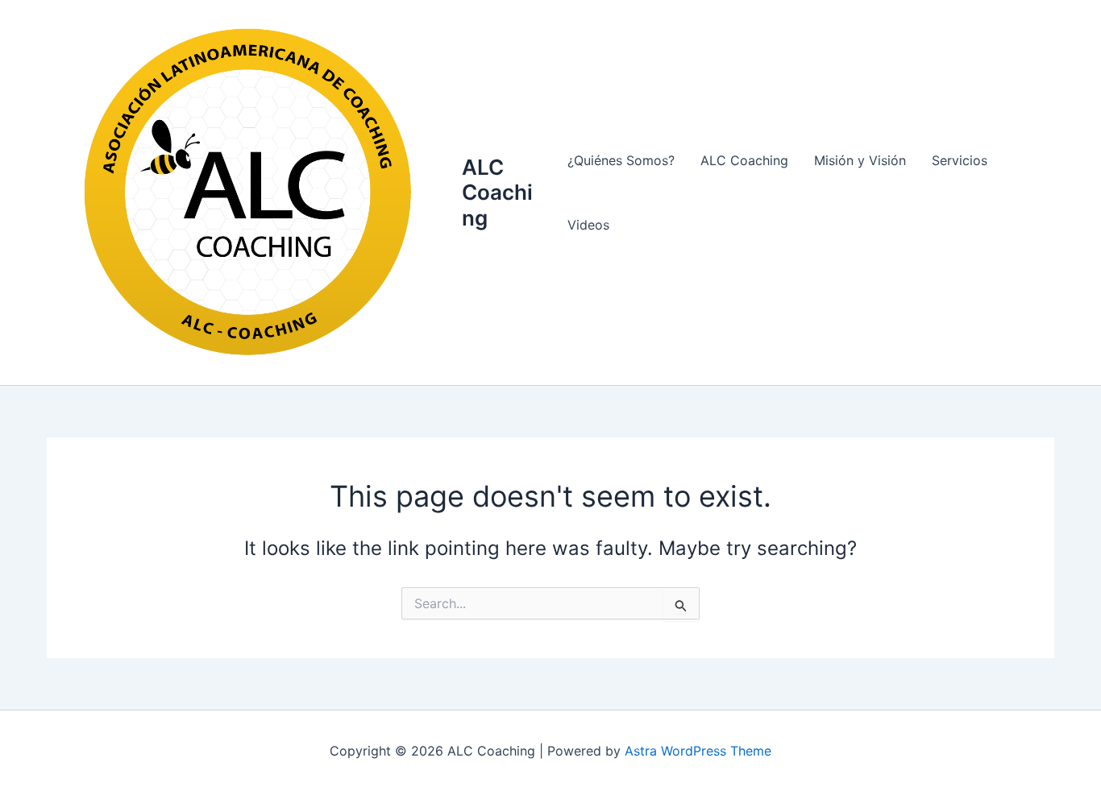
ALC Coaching (497, 192)
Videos (588, 225)
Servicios (959, 160)
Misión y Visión (860, 160)
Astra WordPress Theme (698, 751)
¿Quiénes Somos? (621, 160)
